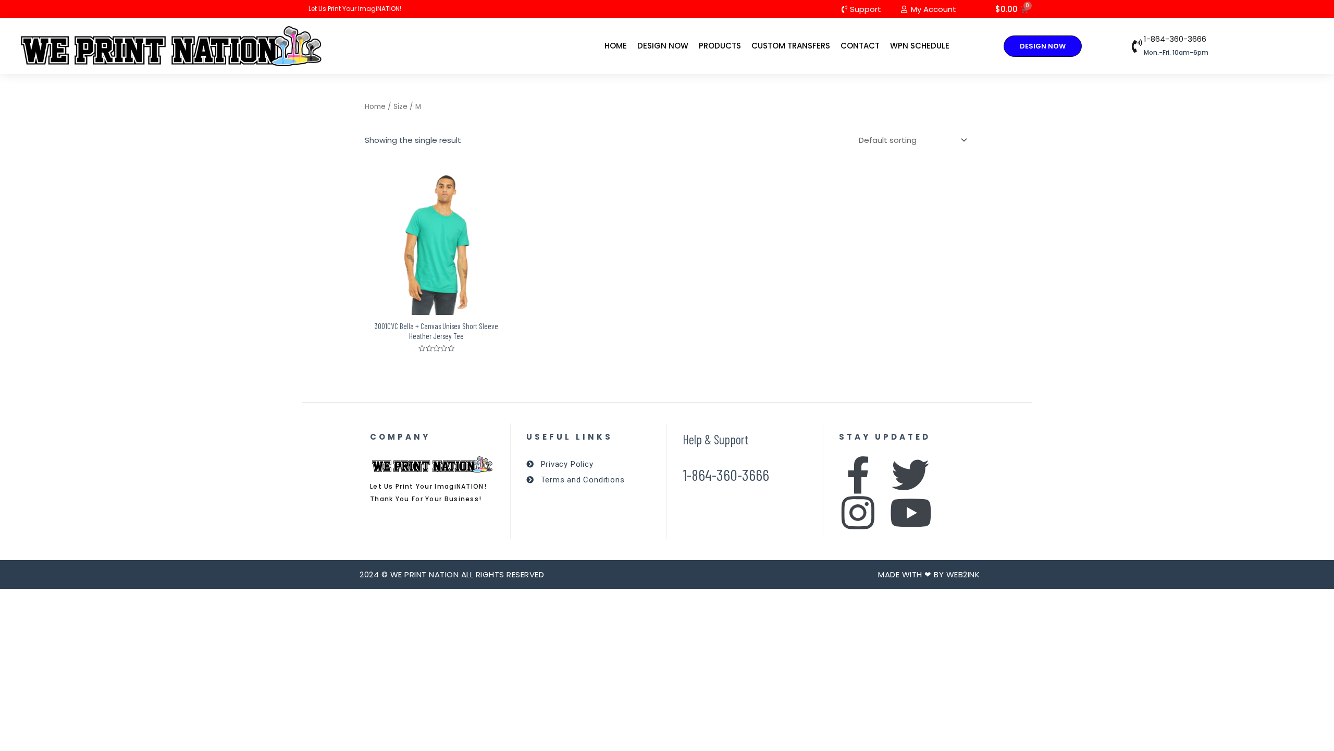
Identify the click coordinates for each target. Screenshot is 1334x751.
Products (720, 45)
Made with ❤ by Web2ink (929, 574)
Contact (860, 45)
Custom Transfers (790, 45)
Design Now (662, 45)
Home (615, 45)
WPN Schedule (919, 45)
